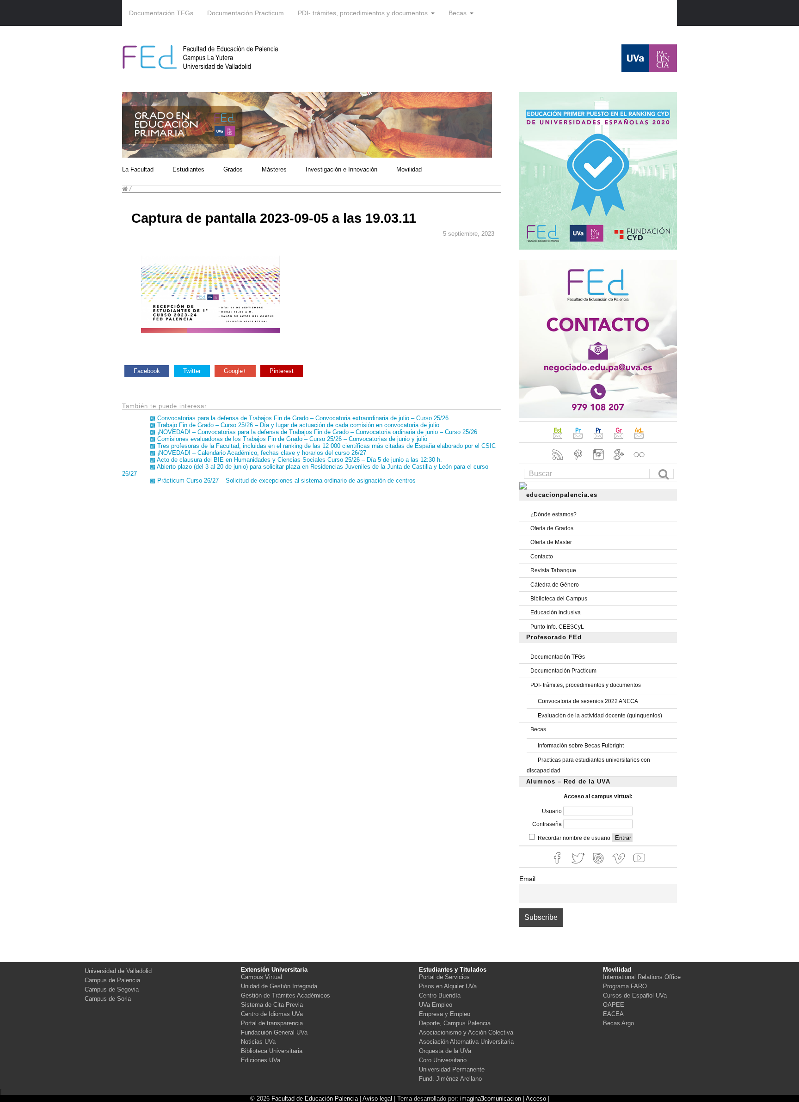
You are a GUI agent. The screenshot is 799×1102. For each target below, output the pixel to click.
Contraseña (547, 824)
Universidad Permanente (452, 1069)
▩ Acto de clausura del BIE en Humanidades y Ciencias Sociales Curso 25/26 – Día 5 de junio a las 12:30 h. (296, 459)
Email (527, 878)
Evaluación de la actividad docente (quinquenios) (600, 715)
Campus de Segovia (112, 989)
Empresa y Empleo (444, 1013)
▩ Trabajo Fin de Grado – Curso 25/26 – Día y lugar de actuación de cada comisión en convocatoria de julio (294, 425)
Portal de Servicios (444, 976)
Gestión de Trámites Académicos (285, 995)
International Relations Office (642, 976)
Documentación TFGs (161, 13)
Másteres (274, 169)
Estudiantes (188, 169)
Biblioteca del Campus (558, 598)
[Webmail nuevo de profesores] (599, 440)
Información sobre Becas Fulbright (581, 745)
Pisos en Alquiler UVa (448, 986)
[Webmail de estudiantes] (558, 440)
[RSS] (558, 461)
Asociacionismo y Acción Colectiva (466, 1032)
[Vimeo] (619, 865)
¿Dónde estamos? (553, 514)
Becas (458, 13)
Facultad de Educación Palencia (314, 1098)
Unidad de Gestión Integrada (279, 986)
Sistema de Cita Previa (272, 1004)
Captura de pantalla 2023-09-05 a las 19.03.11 (273, 218)
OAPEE (613, 1004)
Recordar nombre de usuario (574, 838)
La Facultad (138, 169)
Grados (233, 169)
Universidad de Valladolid (118, 970)
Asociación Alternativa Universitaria (466, 1041)
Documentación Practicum (245, 13)
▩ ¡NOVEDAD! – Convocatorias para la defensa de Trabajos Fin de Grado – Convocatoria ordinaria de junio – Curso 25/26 (313, 432)
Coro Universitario (443, 1060)
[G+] (619, 461)
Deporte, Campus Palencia (455, 1023)
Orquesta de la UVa (445, 1050)
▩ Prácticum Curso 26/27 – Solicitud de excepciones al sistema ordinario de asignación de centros (283, 480)
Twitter (192, 370)
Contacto (541, 556)
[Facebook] (558, 865)
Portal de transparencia (272, 1023)
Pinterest (282, 370)
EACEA (613, 1013)
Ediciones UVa (260, 1060)
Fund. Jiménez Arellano (450, 1078)
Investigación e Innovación (341, 169)
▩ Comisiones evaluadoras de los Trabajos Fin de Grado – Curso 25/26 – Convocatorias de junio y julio (288, 438)
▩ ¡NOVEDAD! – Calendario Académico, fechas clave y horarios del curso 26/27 (258, 452)
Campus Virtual (261, 976)
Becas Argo (618, 1023)
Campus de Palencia (112, 980)
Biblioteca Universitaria (271, 1050)
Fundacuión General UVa (274, 1032)
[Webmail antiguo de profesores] (579, 440)
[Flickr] (639, 461)
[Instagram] (599, 461)
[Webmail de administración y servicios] (639, 440)
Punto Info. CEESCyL (557, 627)
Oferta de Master (551, 542)
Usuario (552, 811)
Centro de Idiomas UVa (272, 1013)
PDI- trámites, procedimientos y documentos (363, 13)
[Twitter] (579, 865)
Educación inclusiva (555, 612)
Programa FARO (625, 986)
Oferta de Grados (551, 528)
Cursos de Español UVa (635, 995)
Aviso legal (377, 1098)
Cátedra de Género (554, 585)
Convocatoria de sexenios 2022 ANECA (588, 701)
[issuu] (599, 865)
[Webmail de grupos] (619, 440)
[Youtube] (639, 865)
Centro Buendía (440, 995)
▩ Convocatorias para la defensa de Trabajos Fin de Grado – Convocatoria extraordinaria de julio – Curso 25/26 (299, 418)
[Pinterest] (579, 461)
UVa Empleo (435, 1004)
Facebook (147, 370)
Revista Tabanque (553, 570)
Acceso (536, 1098)
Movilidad (409, 169)
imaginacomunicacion (490, 1098)
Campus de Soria (108, 998)
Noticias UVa (258, 1041)
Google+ (235, 370)
